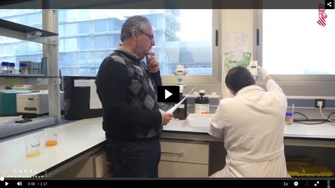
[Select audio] (306, 184)
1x (285, 183)
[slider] (167, 179)
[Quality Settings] (296, 184)
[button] (168, 94)
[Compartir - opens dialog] (329, 4)
